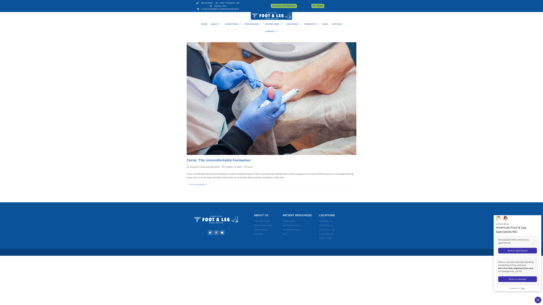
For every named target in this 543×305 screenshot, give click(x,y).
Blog (325, 24)
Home (204, 24)
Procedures (252, 24)
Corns (250, 166)
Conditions (231, 24)
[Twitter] (210, 232)
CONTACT (270, 31)
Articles (337, 24)
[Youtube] (222, 232)
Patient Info (272, 24)
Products (310, 24)
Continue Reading (199, 183)
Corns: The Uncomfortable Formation (219, 160)
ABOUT (214, 24)
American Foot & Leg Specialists (205, 166)
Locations (292, 24)
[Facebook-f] (216, 232)
